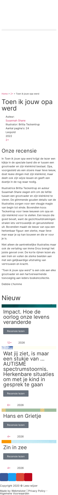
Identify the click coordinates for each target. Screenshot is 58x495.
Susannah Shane (15, 120)
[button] (29, 30)
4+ (9, 436)
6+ (9, 405)
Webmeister (18, 490)
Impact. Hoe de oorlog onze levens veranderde (26, 317)
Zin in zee (15, 447)
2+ (11, 93)
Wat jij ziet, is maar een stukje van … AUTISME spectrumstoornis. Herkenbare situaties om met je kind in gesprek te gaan (28, 369)
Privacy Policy (36, 490)
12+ (9, 342)
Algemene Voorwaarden (14, 493)
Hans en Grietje (22, 416)
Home (5, 93)
